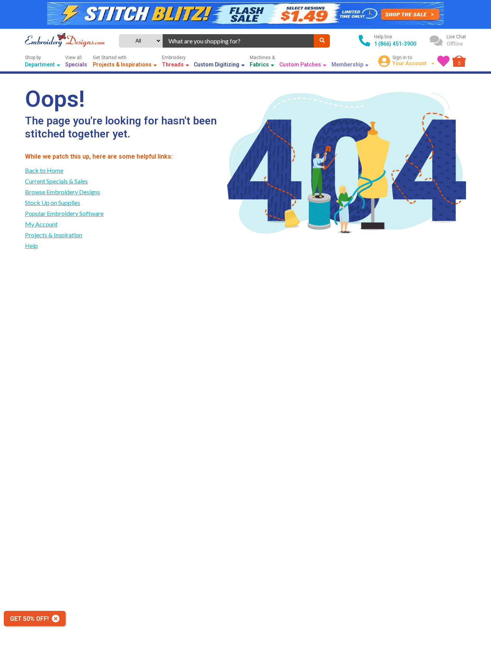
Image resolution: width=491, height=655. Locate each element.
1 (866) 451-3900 (395, 44)
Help (31, 245)
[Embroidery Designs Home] (65, 41)
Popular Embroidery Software (64, 213)
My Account (41, 224)
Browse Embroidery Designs (62, 191)
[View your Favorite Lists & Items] (443, 61)
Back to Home (44, 170)
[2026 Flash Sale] (245, 14)
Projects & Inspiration (53, 234)
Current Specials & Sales (56, 181)
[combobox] (238, 41)
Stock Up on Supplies (52, 202)
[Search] (322, 41)
